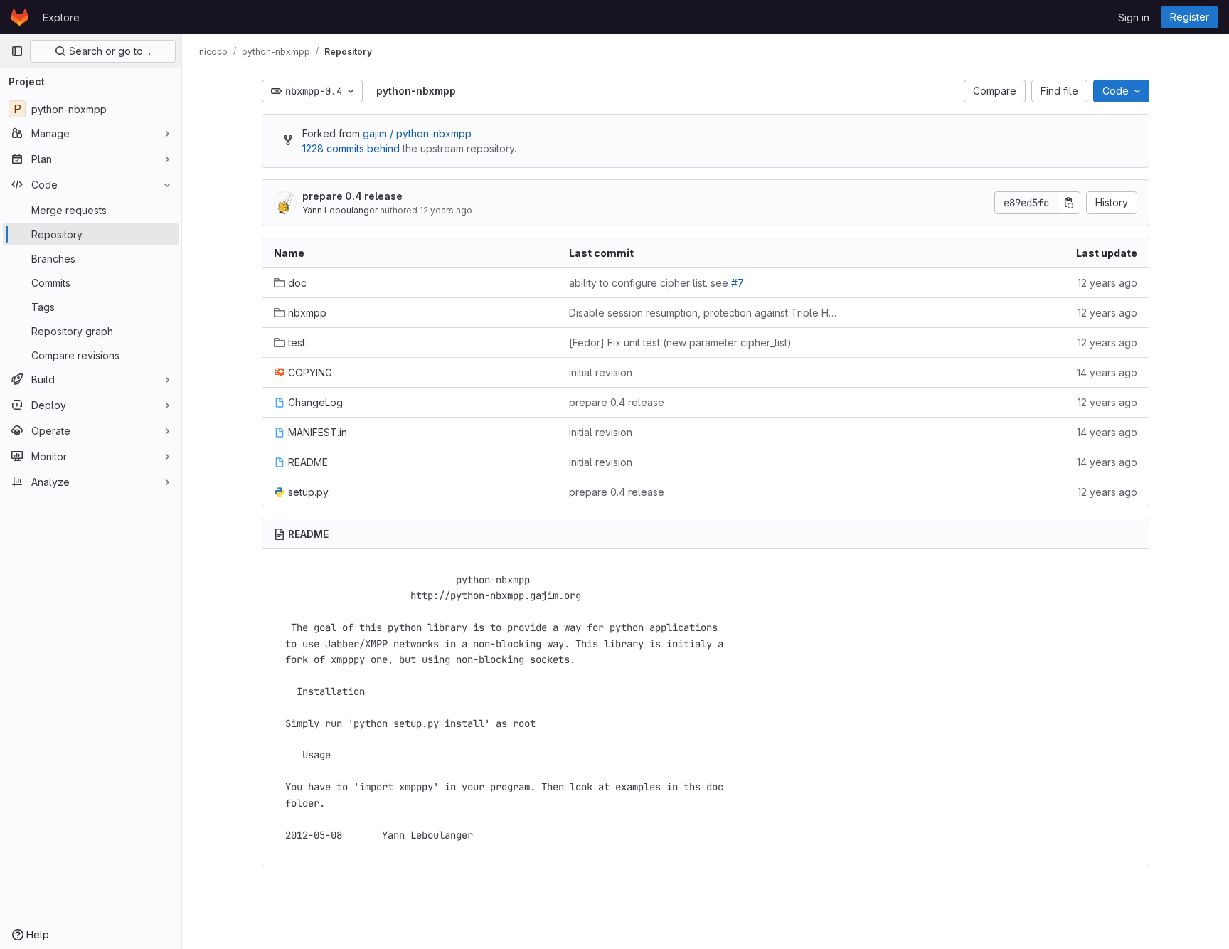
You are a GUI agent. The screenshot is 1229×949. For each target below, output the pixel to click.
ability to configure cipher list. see (656, 283)
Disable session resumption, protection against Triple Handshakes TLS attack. (705, 313)
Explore (61, 17)
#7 (737, 283)
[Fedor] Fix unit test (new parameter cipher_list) (680, 342)
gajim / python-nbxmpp (417, 133)
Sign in (1133, 17)
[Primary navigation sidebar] (17, 51)
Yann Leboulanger (340, 210)
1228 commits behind (351, 148)
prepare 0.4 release (352, 196)
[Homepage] (19, 17)
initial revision (600, 372)
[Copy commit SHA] (1069, 202)
